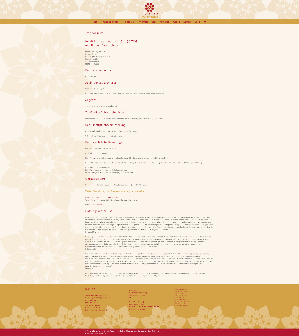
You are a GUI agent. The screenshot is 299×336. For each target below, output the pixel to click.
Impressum (133, 290)
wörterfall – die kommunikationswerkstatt (102, 197)
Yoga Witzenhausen (180, 292)
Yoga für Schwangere (180, 295)
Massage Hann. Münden (181, 301)
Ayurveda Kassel (179, 297)
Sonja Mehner (96, 205)
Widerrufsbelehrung (137, 295)
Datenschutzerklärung (138, 292)
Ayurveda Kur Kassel (180, 299)
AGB (131, 297)
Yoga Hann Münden (180, 290)
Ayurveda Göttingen (180, 305)
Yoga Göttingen (178, 294)
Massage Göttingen (180, 303)
